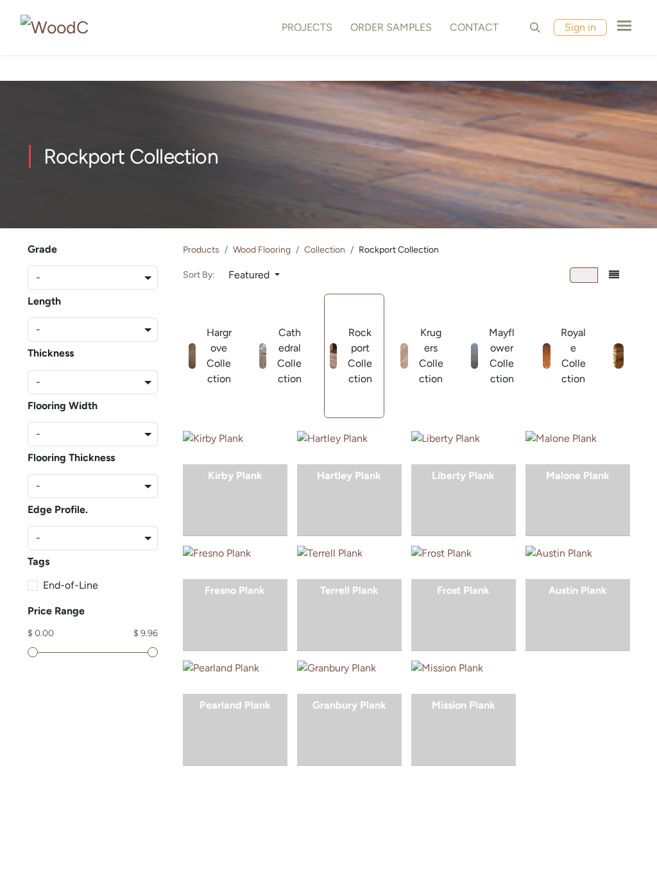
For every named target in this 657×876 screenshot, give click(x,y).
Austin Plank (578, 590)
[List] (614, 275)
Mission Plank (463, 705)
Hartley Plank (349, 475)
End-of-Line (70, 585)
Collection (324, 249)
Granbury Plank (349, 705)
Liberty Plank (463, 475)
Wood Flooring (262, 249)
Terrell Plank (349, 590)
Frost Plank (463, 590)
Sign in (580, 27)
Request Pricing (235, 500)
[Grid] (584, 275)
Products (201, 249)
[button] (535, 27)
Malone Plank (578, 475)
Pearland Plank (235, 705)
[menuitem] (304, 27)
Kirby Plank (235, 475)
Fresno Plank (235, 590)
